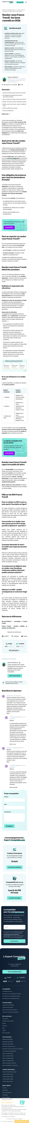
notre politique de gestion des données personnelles (13, 934)
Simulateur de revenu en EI (8, 1046)
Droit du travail (20, 10)
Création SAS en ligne (7, 1081)
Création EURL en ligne (7, 1076)
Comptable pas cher (7, 991)
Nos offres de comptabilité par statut (11, 996)
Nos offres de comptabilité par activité (11, 993)
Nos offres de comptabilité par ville (10, 998)
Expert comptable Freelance (9, 1063)
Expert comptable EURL (7, 1058)
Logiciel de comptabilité (8, 1005)
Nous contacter (6, 1097)
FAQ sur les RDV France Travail (10, 108)
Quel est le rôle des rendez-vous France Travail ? (14, 92)
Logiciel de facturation (7, 1007)
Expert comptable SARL (7, 1055)
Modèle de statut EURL (7, 1041)
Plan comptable (6, 1032)
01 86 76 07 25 (14, 966)
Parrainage (5, 1095)
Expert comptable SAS (7, 1053)
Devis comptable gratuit (14, 971)
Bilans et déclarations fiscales (9, 1009)
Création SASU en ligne (7, 1074)
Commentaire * (7, 811)
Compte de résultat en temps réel (10, 1012)
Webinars (4, 1025)
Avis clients (5, 1090)
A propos (4, 1087)
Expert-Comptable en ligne (8, 10)
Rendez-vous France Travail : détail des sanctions (14, 101)
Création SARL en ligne (7, 1079)
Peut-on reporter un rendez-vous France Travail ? (14, 99)
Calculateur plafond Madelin (9, 1051)
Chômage (4, 11)
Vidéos (4, 1030)
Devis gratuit (20, 2)
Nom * (5, 804)
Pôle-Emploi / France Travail (15, 11)
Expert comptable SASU (8, 1060)
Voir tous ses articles (14, 675)
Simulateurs (5, 1018)
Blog (3, 1028)
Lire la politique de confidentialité (8, 1116)
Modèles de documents (8, 1021)
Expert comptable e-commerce (9, 1065)
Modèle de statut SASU (7, 1044)
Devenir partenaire (6, 1092)
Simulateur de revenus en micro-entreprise (12, 1048)
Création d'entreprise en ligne (9, 1071)
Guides (4, 1023)
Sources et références (8, 110)
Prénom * (6, 796)
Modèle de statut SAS (7, 1039)
